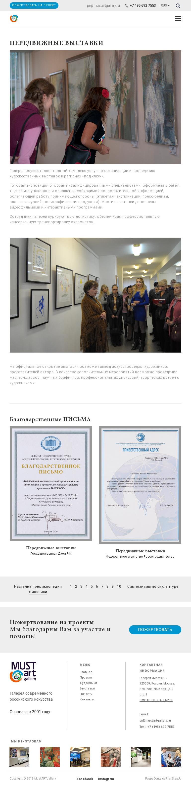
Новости (86, 694)
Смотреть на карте (156, 700)
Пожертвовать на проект (34, 5)
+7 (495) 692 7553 (161, 727)
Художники (88, 683)
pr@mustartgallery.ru (103, 5)
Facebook (85, 779)
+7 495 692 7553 (143, 5)
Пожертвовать (155, 629)
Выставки (87, 688)
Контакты (87, 699)
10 (119, 586)
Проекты (86, 677)
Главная (86, 672)
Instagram (106, 779)
